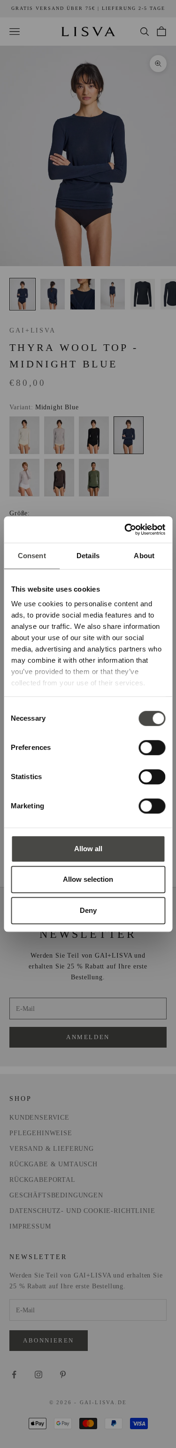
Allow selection (88, 879)
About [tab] (144, 556)
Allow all (88, 849)
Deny (88, 910)
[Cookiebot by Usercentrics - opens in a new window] (125, 529)
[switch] (151, 747)
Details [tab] (88, 556)
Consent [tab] (32, 556)
